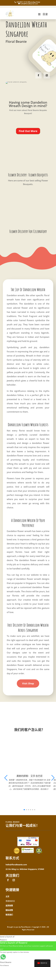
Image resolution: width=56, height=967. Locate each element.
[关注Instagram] (47, 75)
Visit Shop (28, 683)
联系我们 (9, 914)
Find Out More (28, 131)
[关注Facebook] (38, 75)
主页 (7, 896)
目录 (45, 14)
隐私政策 (9, 910)
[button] (53, 778)
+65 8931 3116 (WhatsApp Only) (28, 2)
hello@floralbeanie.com (16, 864)
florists (18, 552)
